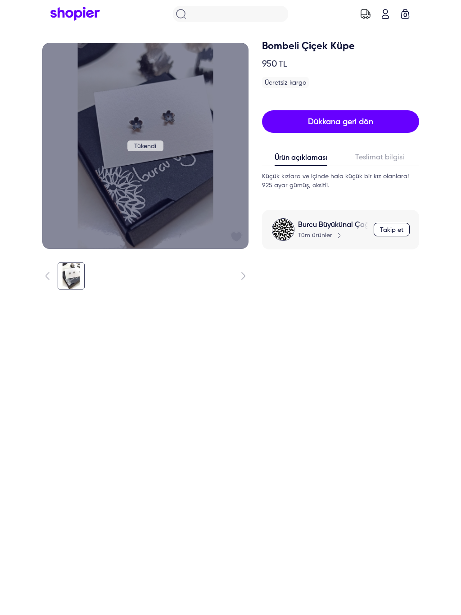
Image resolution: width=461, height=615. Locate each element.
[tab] (301, 160)
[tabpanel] (340, 181)
